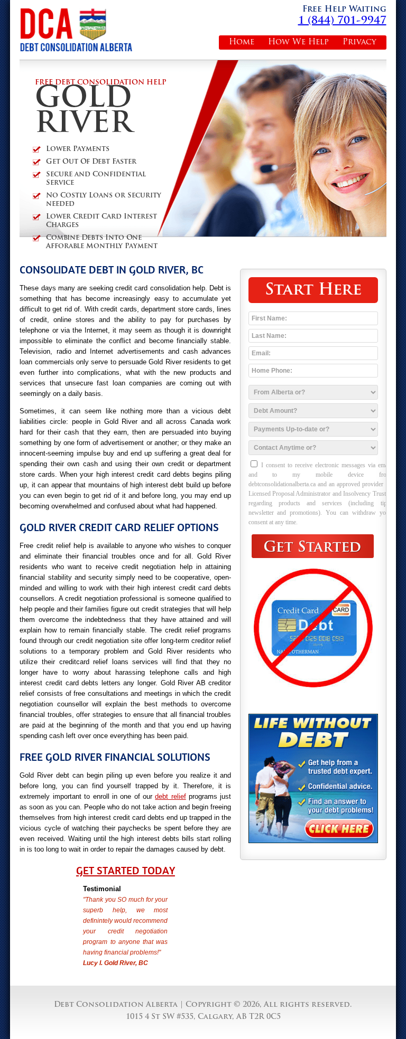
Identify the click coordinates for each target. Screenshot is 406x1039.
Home (241, 42)
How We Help (298, 42)
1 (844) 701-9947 (342, 21)
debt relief (170, 796)
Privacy (359, 42)
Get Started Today (125, 870)
